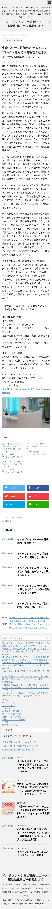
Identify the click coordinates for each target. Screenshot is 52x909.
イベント (6, 700)
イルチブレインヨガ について (17, 736)
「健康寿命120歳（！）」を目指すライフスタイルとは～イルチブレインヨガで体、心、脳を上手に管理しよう (25, 688)
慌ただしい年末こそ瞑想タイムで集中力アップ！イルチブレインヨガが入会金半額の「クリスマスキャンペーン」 (25, 651)
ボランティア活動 (10, 711)
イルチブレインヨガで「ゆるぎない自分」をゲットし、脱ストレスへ (33, 571)
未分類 (5, 722)
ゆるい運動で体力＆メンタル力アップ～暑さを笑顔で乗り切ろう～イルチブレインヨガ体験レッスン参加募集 (25, 679)
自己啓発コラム (9, 725)
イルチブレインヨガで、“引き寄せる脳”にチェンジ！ (36, 446)
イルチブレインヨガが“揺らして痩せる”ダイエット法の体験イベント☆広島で (33, 589)
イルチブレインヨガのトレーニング (20, 745)
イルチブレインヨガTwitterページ (19, 742)
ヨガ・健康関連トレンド (13, 714)
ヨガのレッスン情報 (11, 717)
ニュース (6, 708)
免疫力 (19, 179)
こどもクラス (8, 705)
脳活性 (34, 204)
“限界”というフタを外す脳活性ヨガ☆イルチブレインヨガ (12, 464)
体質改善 (13, 107)
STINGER (43, 904)
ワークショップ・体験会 (13, 517)
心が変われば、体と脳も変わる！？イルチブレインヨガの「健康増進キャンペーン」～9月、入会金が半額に (25, 665)
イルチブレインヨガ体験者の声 (18, 749)
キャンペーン (8, 703)
